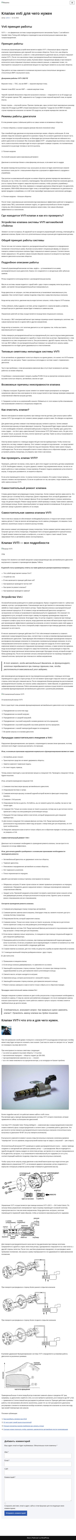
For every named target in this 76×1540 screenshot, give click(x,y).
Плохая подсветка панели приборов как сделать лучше (23, 1426)
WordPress (45, 1538)
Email (7, 1460)
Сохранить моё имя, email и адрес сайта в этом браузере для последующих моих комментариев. (34, 1507)
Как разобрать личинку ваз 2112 (15, 1419)
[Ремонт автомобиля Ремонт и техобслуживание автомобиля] (7, 2)
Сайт (6, 1469)
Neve (29, 1538)
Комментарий (9, 1477)
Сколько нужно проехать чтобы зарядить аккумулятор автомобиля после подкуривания (35, 1429)
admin (8, 18)
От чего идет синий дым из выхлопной (17, 1422)
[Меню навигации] (72, 2)
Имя (6, 1452)
